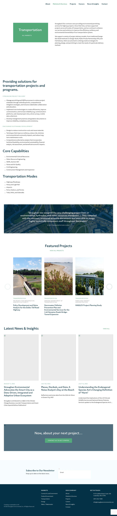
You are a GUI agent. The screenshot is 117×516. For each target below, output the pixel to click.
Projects (73, 4)
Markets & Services (60, 4)
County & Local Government (49, 493)
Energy (43, 501)
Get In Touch (95, 490)
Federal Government (47, 496)
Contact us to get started (58, 440)
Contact (104, 4)
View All (106, 328)
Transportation (45, 499)
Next (109, 286)
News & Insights (93, 4)
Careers (81, 4)
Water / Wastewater (47, 504)
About (47, 4)
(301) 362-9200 (97, 499)
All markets (27, 35)
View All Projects (57, 250)
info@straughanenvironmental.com (103, 502)
